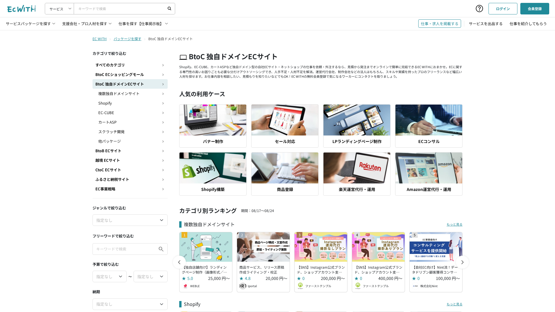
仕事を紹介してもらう (528, 23)
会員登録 (535, 8)
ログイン (503, 8)
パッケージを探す (127, 38)
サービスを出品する (486, 23)
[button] (462, 262)
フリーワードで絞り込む (113, 236)
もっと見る (454, 224)
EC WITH (99, 38)
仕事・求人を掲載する (439, 23)
